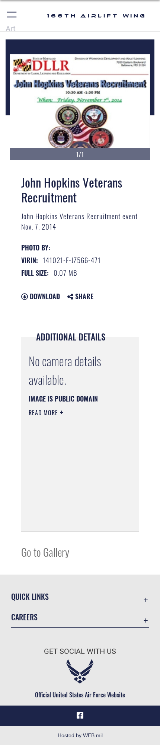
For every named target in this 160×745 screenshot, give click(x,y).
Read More (44, 412)
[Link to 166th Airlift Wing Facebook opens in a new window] (80, 715)
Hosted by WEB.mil (80, 735)
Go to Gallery (45, 552)
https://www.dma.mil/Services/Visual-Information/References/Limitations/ (74, 517)
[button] (12, 16)
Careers (24, 617)
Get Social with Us (80, 651)
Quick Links (30, 596)
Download (44, 296)
